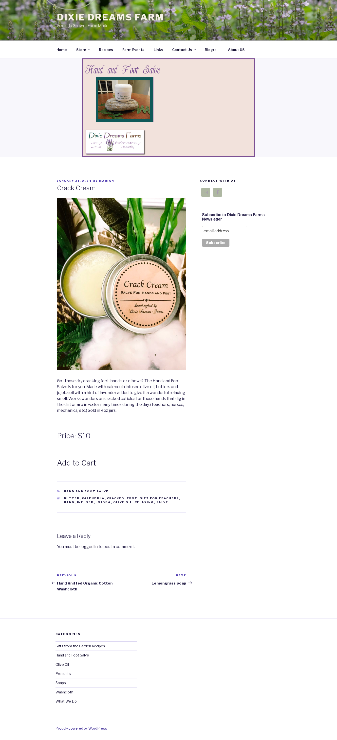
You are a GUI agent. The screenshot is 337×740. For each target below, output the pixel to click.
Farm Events (133, 50)
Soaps (61, 683)
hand (69, 502)
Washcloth (64, 692)
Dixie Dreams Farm (110, 17)
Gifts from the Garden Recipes (80, 646)
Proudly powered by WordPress (81, 728)
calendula (93, 498)
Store (81, 50)
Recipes (106, 50)
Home (61, 50)
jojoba (103, 502)
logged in (89, 546)
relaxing (144, 502)
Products (63, 673)
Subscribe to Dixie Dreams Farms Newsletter (233, 217)
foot (132, 498)
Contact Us (182, 50)
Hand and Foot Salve (86, 491)
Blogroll (212, 50)
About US (236, 50)
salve (162, 502)
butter (72, 498)
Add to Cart (76, 462)
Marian (106, 181)
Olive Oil (62, 664)
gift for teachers (159, 498)
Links (158, 50)
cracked (116, 498)
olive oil (122, 502)
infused (85, 502)
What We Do (66, 701)
